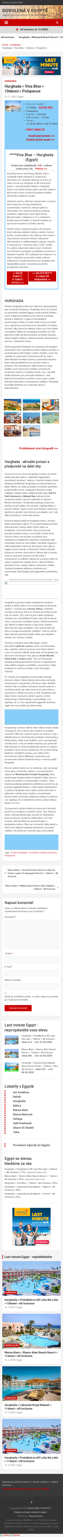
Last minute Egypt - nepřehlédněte (28, 1257)
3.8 (39, 165)
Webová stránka (13, 980)
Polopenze (10, 855)
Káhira (17, 1105)
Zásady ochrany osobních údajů (30, 1512)
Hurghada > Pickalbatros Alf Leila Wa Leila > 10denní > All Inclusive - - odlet (39, 1038)
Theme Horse (35, 1516)
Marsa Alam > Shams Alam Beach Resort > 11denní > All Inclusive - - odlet (39, 1052)
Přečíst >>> (41, 168)
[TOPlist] (15, 1535)
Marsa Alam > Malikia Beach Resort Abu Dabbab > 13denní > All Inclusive (30, 887)
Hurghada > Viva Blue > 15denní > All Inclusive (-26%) (31, 1183)
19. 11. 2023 (10, 96)
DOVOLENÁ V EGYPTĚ (25, 10)
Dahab (17, 1096)
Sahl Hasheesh (22, 1123)
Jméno (9, 953)
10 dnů (13, 852)
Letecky (43, 852)
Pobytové (52, 852)
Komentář (10, 917)
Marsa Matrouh (22, 1114)
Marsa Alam (20, 1110)
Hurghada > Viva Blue (28, 852)
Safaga (17, 1118)
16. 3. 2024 (10, 1307)
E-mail (9, 966)
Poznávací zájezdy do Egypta (31, 1145)
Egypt (21, 96)
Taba (16, 1132)
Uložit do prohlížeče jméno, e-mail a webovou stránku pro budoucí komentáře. (31, 998)
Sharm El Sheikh (23, 1127)
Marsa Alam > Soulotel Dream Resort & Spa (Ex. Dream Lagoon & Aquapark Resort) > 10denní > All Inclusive (33, 873)
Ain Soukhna (21, 1092)
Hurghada (10, 81)
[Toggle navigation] (6, 22)
